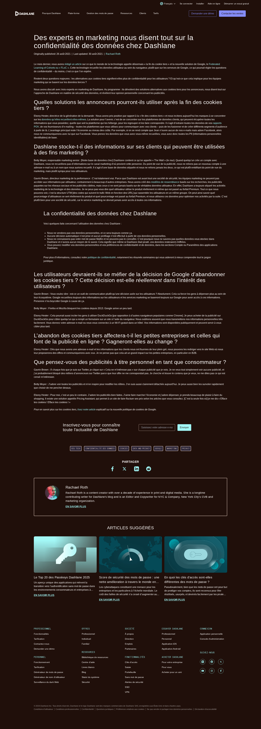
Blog (84, 672)
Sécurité (86, 682)
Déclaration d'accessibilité (206, 709)
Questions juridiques (105, 709)
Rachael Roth (113, 54)
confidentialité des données (99, 448)
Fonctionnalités (41, 634)
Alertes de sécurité (134, 682)
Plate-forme (73, 13)
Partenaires (130, 649)
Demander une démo (44, 649)
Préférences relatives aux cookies (130, 709)
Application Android (171, 649)
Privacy (186, 448)
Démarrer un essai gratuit (236, 3)
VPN (127, 692)
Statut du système (90, 677)
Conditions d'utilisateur (43, 709)
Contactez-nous (41, 644)
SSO (127, 687)
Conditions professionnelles (67, 709)
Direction (129, 639)
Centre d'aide (88, 662)
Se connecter (186, 3)
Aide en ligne (214, 3)
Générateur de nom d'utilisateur (49, 677)
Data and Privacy (141, 448)
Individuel (86, 639)
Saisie (128, 667)
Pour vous (167, 667)
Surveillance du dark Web (46, 682)
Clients (142, 13)
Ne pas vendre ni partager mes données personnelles (169, 709)
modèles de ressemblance (165, 182)
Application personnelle (211, 634)
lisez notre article (86, 409)
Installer (200, 3)
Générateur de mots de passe (48, 672)
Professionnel (88, 634)
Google (158, 448)
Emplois (129, 644)
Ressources (126, 13)
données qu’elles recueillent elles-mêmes (64, 119)
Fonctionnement (42, 662)
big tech (75, 448)
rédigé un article (73, 64)
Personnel (167, 639)
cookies (123, 448)
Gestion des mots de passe (100, 13)
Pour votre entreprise (172, 662)
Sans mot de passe (134, 677)
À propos (129, 634)
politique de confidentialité (102, 257)
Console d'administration (212, 639)
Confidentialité (88, 709)
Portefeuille (130, 672)
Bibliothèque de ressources (95, 657)
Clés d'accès (131, 662)
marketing (172, 448)
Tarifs (156, 13)
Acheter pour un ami (172, 672)
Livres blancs (88, 667)
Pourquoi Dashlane (51, 13)
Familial (85, 644)
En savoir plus (76, 506)
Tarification (39, 639)
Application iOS (169, 644)
